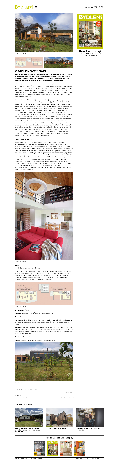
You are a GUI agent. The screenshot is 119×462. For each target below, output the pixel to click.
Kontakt (33, 459)
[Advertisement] (36, 386)
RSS (77, 459)
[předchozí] (16, 62)
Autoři (39, 459)
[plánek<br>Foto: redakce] (29, 67)
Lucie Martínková (32, 389)
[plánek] (44, 304)
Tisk (81, 459)
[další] (71, 62)
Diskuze (69, 392)
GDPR (86, 459)
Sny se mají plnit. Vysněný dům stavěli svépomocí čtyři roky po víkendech (28, 430)
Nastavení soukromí (97, 459)
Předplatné (88, 7)
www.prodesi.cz (34, 268)
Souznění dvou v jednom (56, 428)
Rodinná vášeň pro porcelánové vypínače (90, 429)
